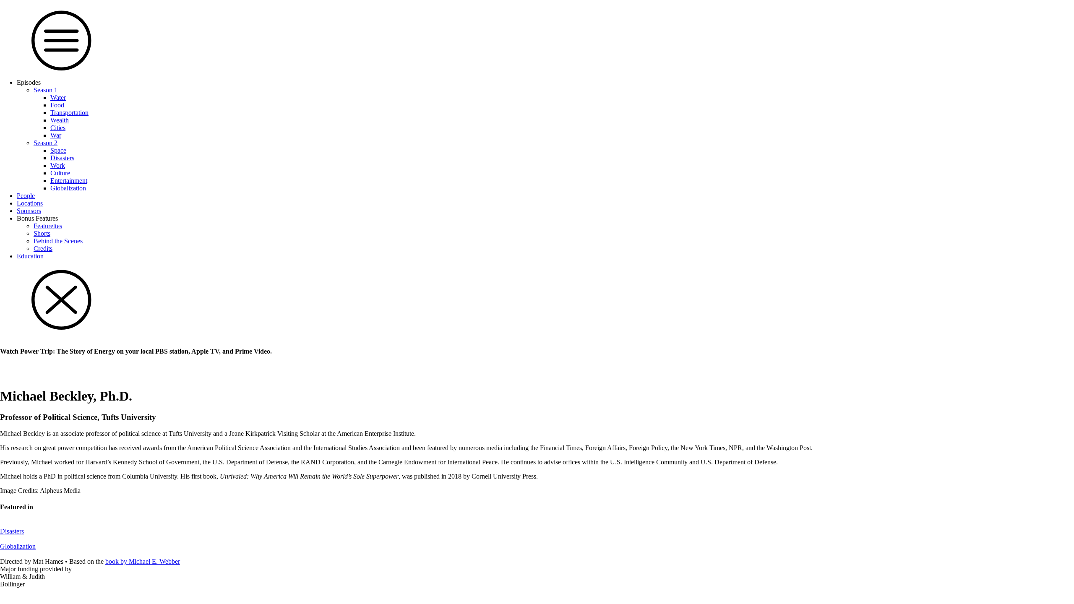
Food (57, 105)
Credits (43, 248)
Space (58, 150)
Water (58, 97)
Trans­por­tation (69, 112)
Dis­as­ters (62, 157)
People (26, 195)
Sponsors (29, 210)
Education (30, 256)
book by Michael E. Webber (142, 561)
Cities (57, 127)
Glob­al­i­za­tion (68, 188)
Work (57, 165)
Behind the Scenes (58, 241)
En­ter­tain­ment (68, 180)
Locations (30, 203)
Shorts (42, 233)
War (55, 135)
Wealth (59, 120)
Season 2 (45, 142)
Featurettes (48, 225)
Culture (60, 173)
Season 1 (45, 90)
